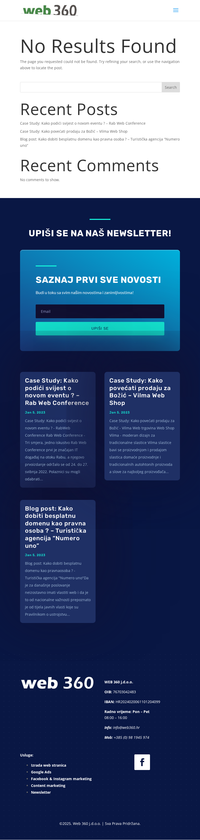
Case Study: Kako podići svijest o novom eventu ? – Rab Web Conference (83, 123)
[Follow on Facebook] (142, 762)
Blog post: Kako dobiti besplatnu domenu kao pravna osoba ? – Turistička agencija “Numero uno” (55, 527)
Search (171, 87)
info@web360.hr (126, 727)
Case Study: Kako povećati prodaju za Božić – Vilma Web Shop (74, 131)
